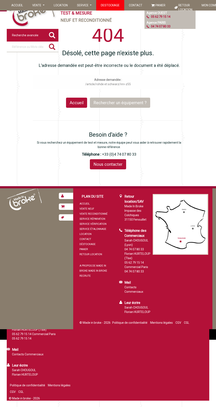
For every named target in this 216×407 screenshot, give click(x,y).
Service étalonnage (93, 229)
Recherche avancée (25, 35)
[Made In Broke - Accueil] (32, 14)
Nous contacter (108, 164)
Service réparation (92, 218)
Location (61, 5)
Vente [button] (37, 5)
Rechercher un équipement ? (120, 102)
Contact (135, 5)
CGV (178, 322)
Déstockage (88, 244)
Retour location (185, 7)
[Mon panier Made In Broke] (66, 207)
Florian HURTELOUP (137, 312)
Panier (160, 5)
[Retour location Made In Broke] (66, 217)
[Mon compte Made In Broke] (66, 196)
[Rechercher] (52, 47)
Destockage (110, 5)
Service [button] (83, 5)
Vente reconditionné (94, 213)
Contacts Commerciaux (27, 354)
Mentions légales (161, 322)
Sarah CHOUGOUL (136, 307)
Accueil (17, 5)
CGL (186, 322)
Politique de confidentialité (129, 322)
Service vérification (93, 223)
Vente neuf (87, 208)
